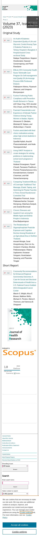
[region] (19, 516)
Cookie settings (26, 512)
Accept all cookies (19, 525)
